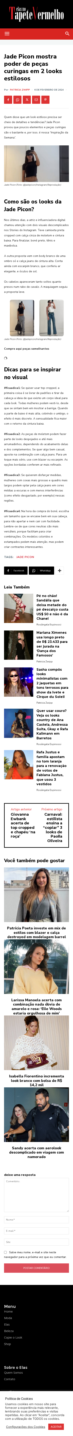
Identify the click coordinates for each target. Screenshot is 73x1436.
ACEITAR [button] (56, 1426)
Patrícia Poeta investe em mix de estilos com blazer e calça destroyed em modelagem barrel (36, 932)
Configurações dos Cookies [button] (25, 1427)
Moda (8, 1318)
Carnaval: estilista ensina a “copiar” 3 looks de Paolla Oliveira (52, 827)
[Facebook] (8, 100)
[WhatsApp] (17, 100)
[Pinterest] (45, 100)
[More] (59, 571)
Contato (9, 1379)
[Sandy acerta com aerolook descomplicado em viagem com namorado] (36, 1114)
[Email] (36, 100)
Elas (7, 1324)
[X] (27, 100)
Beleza (9, 1331)
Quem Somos (13, 1372)
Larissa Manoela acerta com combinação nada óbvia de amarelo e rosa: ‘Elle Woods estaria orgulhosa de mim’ (36, 1007)
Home (8, 1311)
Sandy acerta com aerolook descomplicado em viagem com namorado (36, 1152)
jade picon (25, 557)
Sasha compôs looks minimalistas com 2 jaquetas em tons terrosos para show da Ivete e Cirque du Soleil (52, 683)
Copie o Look (13, 1337)
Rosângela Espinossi (48, 624)
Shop (7, 1344)
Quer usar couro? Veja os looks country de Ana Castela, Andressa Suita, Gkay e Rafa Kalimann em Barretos (52, 724)
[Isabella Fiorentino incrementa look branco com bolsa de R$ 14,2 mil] (36, 1042)
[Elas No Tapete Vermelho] (36, 14)
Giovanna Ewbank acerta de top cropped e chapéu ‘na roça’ (23, 825)
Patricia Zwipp (20, 90)
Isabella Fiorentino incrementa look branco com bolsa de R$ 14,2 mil (36, 1080)
